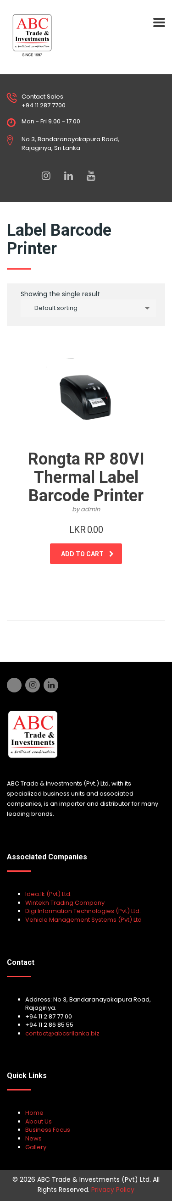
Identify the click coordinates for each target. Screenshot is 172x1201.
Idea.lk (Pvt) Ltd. (48, 894)
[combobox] (88, 308)
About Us (38, 1121)
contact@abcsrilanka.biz (62, 1033)
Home (34, 1112)
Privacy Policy (112, 1189)
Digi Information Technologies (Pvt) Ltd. (83, 911)
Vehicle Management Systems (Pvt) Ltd (83, 919)
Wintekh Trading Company (65, 902)
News (33, 1138)
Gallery (35, 1147)
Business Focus (47, 1129)
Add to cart (82, 554)
